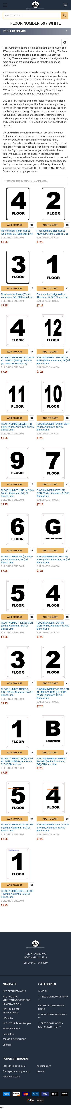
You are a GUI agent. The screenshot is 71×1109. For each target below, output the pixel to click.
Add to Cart (14, 225)
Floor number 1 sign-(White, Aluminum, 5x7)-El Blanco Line (52, 295)
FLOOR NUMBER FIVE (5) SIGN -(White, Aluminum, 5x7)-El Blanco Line (17, 625)
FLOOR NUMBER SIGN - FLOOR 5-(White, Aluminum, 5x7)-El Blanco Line (17, 827)
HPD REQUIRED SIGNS (14, 991)
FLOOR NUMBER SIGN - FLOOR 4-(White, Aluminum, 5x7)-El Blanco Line (53, 827)
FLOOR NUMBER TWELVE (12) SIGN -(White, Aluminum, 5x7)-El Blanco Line (53, 360)
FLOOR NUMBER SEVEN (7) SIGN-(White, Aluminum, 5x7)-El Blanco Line (53, 493)
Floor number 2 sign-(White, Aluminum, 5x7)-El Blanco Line (52, 232)
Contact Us (8, 1034)
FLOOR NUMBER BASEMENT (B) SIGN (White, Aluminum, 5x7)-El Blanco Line (51, 761)
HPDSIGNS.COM (11, 1076)
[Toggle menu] (5, 5)
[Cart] (66, 5)
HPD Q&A (8, 1018)
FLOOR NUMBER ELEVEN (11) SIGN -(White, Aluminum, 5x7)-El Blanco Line (17, 426)
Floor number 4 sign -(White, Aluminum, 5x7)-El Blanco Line (17, 232)
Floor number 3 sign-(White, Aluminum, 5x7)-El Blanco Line (17, 295)
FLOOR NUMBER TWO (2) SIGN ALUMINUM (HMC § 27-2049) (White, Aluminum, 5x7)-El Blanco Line (53, 693)
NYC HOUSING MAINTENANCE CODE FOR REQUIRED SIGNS (16, 1000)
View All (41, 1071)
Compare (31, 225)
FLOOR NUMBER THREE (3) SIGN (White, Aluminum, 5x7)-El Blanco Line (17, 692)
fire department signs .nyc (16, 1071)
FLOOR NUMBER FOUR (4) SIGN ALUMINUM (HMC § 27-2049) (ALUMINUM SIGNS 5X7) (17, 360)
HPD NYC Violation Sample (17, 1023)
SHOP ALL (43, 991)
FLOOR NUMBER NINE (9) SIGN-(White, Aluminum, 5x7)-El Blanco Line (17, 493)
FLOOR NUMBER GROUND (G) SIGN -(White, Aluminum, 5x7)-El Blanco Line (53, 559)
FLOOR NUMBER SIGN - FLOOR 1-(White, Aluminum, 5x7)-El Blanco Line (17, 894)
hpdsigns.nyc (44, 1066)
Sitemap (7, 1044)
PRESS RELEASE (11, 1028)
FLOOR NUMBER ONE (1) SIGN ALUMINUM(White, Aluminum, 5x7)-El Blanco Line (17, 761)
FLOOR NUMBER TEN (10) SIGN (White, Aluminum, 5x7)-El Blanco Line (53, 426)
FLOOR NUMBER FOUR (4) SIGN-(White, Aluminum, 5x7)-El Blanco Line (53, 625)
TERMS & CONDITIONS (14, 1039)
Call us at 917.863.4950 (36, 962)
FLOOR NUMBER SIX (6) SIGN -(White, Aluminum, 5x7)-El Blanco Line (17, 559)
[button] (64, 42)
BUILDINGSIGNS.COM (14, 1066)
